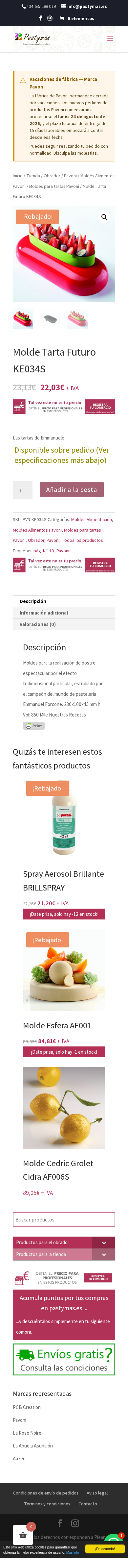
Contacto (87, 1504)
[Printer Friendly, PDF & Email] (34, 725)
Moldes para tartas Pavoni (54, 186)
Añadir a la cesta (71, 489)
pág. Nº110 (43, 551)
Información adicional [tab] (44, 613)
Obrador (52, 176)
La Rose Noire (27, 1433)
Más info (72, 1552)
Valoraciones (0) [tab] (38, 624)
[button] (104, 217)
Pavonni (64, 551)
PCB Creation (27, 1407)
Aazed (19, 1458)
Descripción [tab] (33, 601)
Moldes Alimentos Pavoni (37, 530)
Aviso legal (97, 1493)
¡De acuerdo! (105, 1548)
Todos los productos (82, 540)
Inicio (18, 176)
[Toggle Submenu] (103, 1242)
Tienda (33, 176)
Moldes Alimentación (91, 519)
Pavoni (70, 176)
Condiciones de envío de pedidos (45, 1493)
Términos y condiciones (47, 1504)
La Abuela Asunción (33, 1446)
